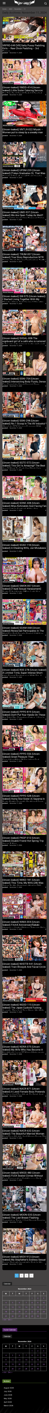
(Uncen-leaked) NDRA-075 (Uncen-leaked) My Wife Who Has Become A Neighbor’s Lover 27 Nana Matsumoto (23, 1049)
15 (32, 1307)
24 (44, 1311)
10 (44, 1302)
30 (38, 1316)
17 (44, 1307)
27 (19, 1316)
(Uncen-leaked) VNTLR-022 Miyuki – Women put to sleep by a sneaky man (22, 131)
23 (38, 1311)
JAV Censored (7, 41)
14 (26, 1307)
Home (4, 9)
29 (32, 1316)
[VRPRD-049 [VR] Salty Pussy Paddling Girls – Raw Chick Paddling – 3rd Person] (24, 29)
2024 (10, 9)
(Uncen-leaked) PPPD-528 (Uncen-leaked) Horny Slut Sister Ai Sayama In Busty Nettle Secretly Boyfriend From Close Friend (23, 800)
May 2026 (8, 1398)
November (18, 9)
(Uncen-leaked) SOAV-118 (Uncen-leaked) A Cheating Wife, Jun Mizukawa (24, 546)
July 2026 (8, 1391)
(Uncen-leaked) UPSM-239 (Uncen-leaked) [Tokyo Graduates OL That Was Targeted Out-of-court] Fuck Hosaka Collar (23, 175)
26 (13, 1316)
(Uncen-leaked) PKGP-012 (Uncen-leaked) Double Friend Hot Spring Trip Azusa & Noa (23, 840)
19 (13, 1311)
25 (6, 1316)
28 (26, 1316)
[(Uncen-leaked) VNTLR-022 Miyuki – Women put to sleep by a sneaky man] (24, 113)
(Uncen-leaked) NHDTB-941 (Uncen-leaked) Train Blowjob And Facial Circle (24, 965)
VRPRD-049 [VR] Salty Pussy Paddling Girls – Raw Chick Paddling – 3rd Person (23, 48)
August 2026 (9, 1388)
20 (19, 1311)
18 (6, 1311)
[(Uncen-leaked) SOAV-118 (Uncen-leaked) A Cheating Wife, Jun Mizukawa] (24, 529)
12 (13, 1307)
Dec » (10, 1319)
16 (38, 1307)
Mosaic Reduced (8, 83)
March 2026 (8, 1406)
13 (19, 1307)
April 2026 (8, 1402)
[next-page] (31, 1276)
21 (26, 1311)
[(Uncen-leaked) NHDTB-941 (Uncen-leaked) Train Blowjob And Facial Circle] (24, 948)
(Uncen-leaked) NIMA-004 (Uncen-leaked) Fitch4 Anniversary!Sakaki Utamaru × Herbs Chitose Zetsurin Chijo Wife (24, 926)
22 (32, 1311)
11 (6, 1307)
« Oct (4, 1319)
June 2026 (8, 1395)
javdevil (5, 53)
